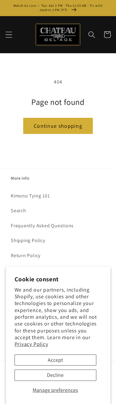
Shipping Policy (28, 240)
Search (18, 210)
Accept (55, 359)
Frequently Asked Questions (42, 225)
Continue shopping (58, 125)
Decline (55, 374)
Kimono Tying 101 (30, 195)
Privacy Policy (31, 344)
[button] (8, 34)
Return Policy (25, 255)
